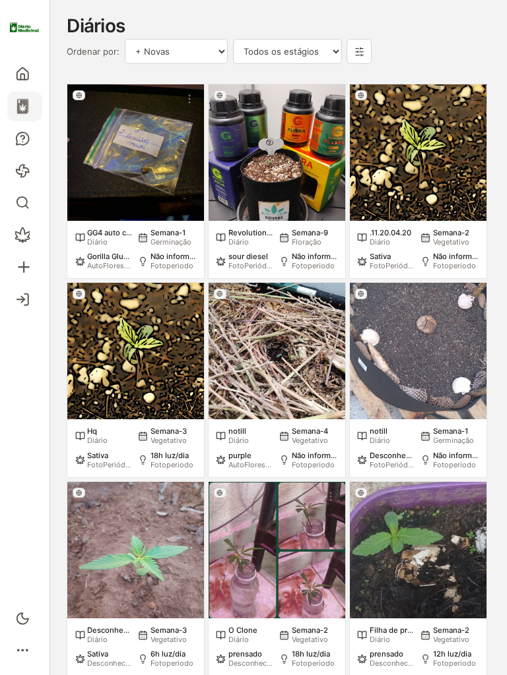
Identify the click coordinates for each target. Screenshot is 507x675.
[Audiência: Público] (79, 95)
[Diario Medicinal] (25, 27)
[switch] (24, 618)
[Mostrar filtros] (359, 51)
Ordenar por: (93, 51)
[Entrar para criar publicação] (24, 267)
